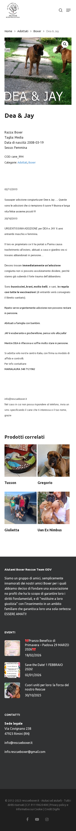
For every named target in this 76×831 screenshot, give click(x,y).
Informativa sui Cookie (29, 809)
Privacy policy (58, 804)
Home (8, 31)
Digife (56, 809)
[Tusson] (20, 460)
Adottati (22, 31)
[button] (68, 10)
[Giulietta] (20, 508)
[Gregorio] (54, 460)
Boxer (37, 31)
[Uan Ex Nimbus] (54, 508)
